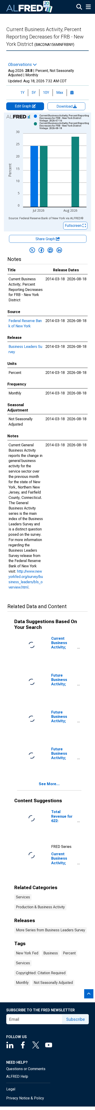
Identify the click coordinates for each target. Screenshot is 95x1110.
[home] (29, 7)
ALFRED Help (17, 1076)
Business (50, 953)
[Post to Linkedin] (59, 250)
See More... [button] (49, 784)
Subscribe (75, 1019)
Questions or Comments (25, 1069)
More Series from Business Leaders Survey (50, 930)
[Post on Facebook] (41, 250)
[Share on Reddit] (50, 250)
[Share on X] (32, 250)
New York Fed (27, 953)
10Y (46, 92)
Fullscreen (74, 225)
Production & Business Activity (40, 907)
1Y (22, 92)
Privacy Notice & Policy (25, 1098)
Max (59, 92)
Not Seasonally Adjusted (53, 982)
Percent (69, 953)
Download (65, 106)
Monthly (22, 982)
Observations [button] (20, 64)
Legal (10, 1089)
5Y (34, 92)
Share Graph (46, 239)
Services (23, 897)
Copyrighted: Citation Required (40, 973)
